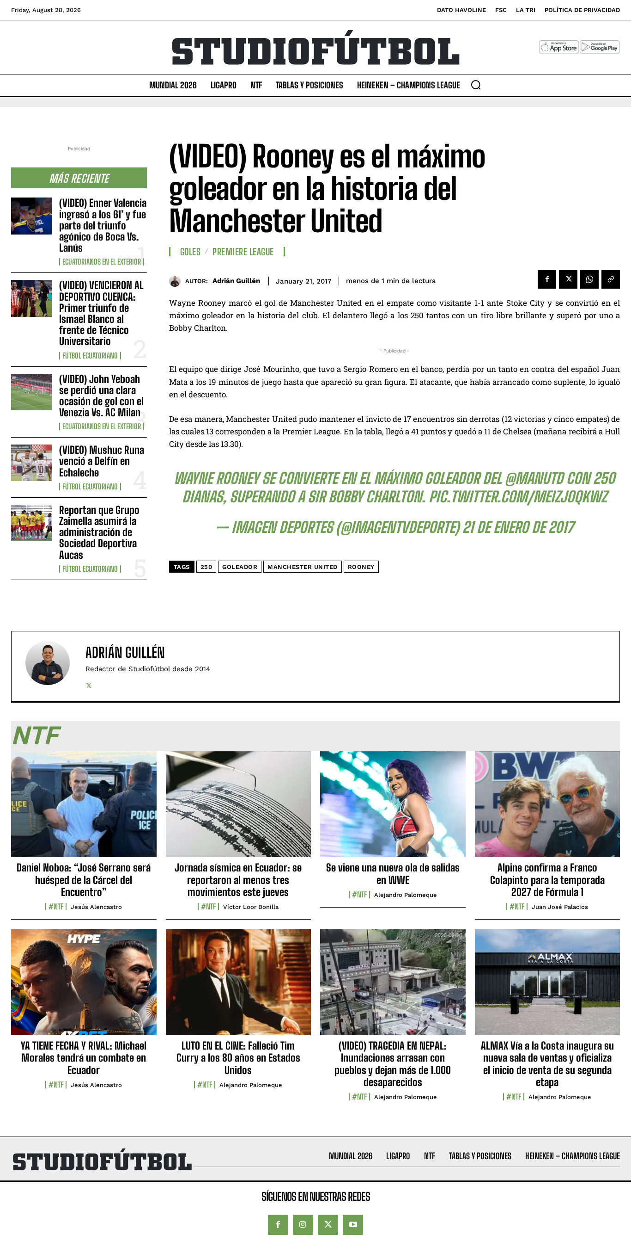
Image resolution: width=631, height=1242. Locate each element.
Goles (190, 251)
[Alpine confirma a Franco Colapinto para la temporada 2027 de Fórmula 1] (547, 809)
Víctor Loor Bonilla (251, 906)
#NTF (56, 906)
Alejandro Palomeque (405, 894)
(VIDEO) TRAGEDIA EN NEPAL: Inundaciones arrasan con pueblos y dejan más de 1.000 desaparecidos (392, 1063)
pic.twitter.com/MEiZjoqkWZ (518, 497)
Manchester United (302, 566)
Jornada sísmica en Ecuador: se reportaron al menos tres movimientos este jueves (238, 879)
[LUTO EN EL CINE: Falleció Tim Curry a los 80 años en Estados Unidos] (238, 987)
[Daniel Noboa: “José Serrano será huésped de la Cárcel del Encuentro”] (84, 809)
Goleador (239, 566)
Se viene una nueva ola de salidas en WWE (393, 873)
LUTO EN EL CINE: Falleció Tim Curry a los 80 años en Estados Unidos (238, 1057)
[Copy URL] (610, 279)
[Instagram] (303, 1225)
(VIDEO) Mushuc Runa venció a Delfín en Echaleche (101, 461)
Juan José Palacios (560, 906)
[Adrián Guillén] (177, 281)
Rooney (361, 566)
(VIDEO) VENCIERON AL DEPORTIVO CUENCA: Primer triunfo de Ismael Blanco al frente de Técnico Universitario (101, 313)
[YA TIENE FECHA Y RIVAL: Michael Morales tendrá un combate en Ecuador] (84, 987)
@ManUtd (534, 478)
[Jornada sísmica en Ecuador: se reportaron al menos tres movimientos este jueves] (238, 809)
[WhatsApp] (589, 279)
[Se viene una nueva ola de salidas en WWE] (393, 809)
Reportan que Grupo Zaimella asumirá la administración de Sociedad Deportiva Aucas (99, 532)
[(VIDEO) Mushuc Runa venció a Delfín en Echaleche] (31, 463)
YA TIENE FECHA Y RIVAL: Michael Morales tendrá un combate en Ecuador (83, 1057)
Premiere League (243, 251)
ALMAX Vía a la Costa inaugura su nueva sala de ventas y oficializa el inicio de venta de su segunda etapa (547, 1063)
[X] (568, 279)
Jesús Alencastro (96, 906)
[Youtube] (353, 1225)
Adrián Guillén (236, 281)
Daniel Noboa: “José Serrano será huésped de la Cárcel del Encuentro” (84, 879)
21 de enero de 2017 (517, 527)
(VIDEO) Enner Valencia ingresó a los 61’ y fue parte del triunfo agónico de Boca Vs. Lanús (102, 225)
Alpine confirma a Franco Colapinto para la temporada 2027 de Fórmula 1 (547, 879)
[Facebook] (547, 279)
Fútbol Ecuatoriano (90, 355)
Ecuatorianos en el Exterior (101, 262)
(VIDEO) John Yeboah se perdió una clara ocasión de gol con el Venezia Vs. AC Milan (101, 396)
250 (206, 566)
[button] (476, 85)
